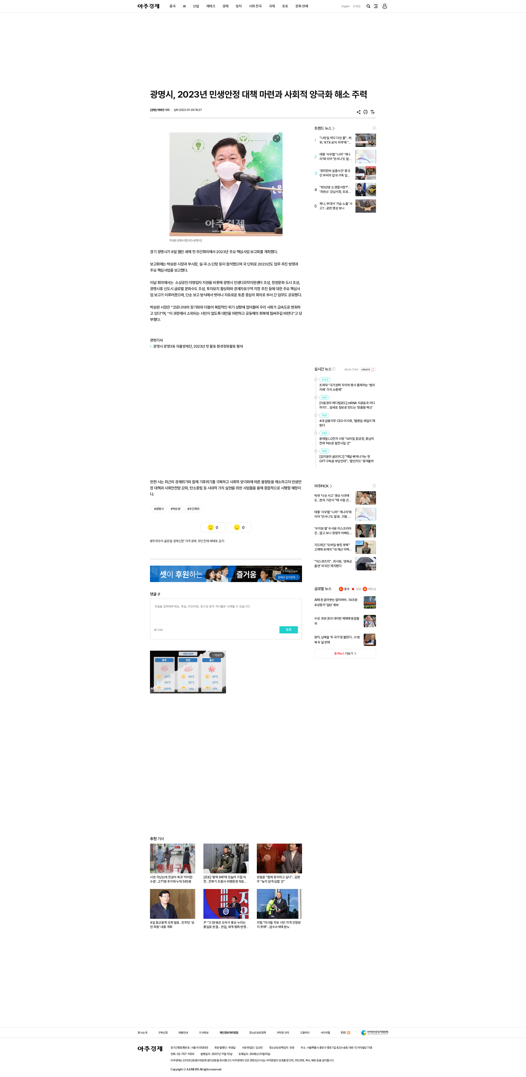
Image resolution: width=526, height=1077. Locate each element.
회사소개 (142, 1032)
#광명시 (159, 509)
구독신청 (162, 1032)
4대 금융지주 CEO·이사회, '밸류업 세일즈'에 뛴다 (347, 423)
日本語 (357, 6)
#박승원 (175, 509)
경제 (225, 6)
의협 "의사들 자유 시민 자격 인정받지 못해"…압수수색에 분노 (279, 925)
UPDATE (366, 369)
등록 (288, 630)
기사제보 (203, 1032)
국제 (272, 6)
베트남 (372, 589)
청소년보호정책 (257, 1032)
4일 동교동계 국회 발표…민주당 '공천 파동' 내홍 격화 (172, 925)
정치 (239, 6)
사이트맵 (325, 1032)
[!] (374, 128)
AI (184, 6)
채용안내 (183, 1032)
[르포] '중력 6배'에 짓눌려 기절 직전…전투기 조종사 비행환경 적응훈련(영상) (225, 879)
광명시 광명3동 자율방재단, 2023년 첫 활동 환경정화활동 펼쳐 (198, 346)
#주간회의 (193, 509)
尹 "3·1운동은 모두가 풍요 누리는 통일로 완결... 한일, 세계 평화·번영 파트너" (224, 925)
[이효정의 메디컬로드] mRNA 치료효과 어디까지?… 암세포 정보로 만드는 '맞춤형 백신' (347, 405)
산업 (196, 6)
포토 (285, 6)
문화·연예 (301, 6)
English (345, 6)
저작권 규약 (283, 1032)
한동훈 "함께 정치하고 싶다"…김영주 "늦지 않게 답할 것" (278, 879)
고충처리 (304, 1032)
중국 (172, 6)
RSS (343, 1032)
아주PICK (321, 486)
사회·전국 (255, 6)
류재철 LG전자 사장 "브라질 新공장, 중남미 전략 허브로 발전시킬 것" (346, 441)
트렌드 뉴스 (322, 128)
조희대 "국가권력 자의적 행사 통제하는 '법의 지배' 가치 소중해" (347, 387)
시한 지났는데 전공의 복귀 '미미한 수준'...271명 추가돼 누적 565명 (171, 879)
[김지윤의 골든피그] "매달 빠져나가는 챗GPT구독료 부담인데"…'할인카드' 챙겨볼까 (346, 459)
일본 (358, 589)
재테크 (210, 6)
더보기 (334, 655)
